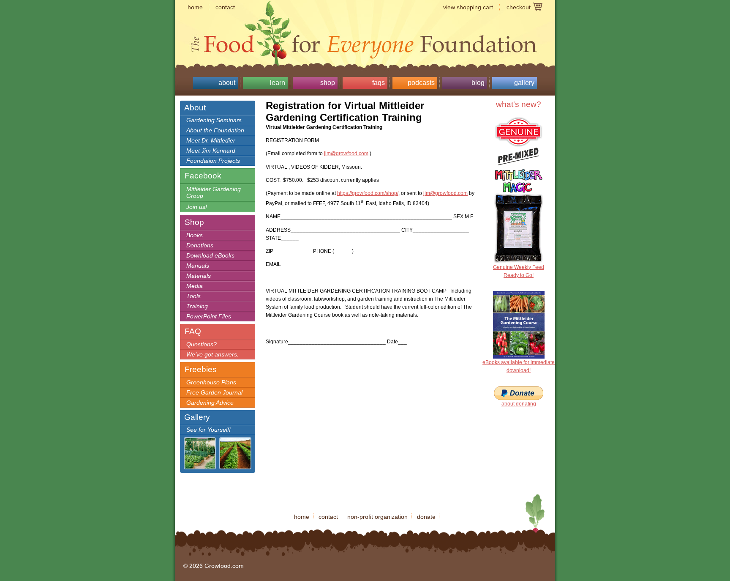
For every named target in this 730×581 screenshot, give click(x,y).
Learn (277, 82)
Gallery (524, 82)
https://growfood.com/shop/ (367, 193)
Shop (327, 82)
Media (194, 285)
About (226, 82)
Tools (193, 296)
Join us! (196, 206)
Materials (198, 275)
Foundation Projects (213, 160)
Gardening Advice (210, 402)
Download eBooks (210, 255)
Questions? (201, 344)
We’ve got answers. (212, 354)
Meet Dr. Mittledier (210, 140)
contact (225, 7)
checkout (519, 7)
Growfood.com (365, 27)
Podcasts (421, 82)
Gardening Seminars (214, 120)
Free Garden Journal (214, 392)
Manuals (197, 265)
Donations (199, 245)
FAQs (378, 82)
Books (194, 235)
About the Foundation (215, 130)
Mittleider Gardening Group (213, 192)
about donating (518, 404)
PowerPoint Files (208, 316)
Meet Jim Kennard (210, 150)
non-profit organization (377, 516)
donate (426, 516)
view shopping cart (468, 7)
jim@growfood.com (346, 153)
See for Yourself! (208, 429)
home (195, 7)
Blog (478, 82)
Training (197, 306)
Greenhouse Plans (211, 382)
